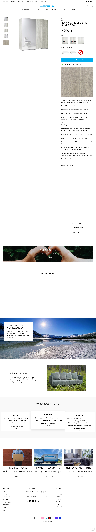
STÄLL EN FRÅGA (77, 227)
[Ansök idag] (48, 254)
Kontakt (55, 9)
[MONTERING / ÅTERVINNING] (78, 457)
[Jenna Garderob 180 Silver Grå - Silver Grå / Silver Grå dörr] (66, 217)
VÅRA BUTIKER (43, 9)
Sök (57, 491)
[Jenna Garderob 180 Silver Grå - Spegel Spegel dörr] (64, 217)
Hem (17, 9)
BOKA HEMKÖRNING (48, 476)
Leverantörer (74, 9)
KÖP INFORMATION (77, 223)
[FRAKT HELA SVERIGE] (17, 457)
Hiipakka (64, 20)
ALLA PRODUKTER (28, 9)
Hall (23, 1)
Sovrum (13, 1)
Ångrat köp (59, 506)
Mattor (41, 1)
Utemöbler (35, 1)
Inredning (28, 1)
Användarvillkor (60, 499)
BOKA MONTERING (78, 476)
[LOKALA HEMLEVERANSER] (48, 457)
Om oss (64, 9)
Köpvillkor (59, 501)
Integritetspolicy (60, 504)
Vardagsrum (6, 1)
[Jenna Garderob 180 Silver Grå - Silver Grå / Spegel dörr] (62, 217)
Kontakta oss (59, 494)
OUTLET (47, 1)
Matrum (19, 1)
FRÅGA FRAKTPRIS (17, 476)
